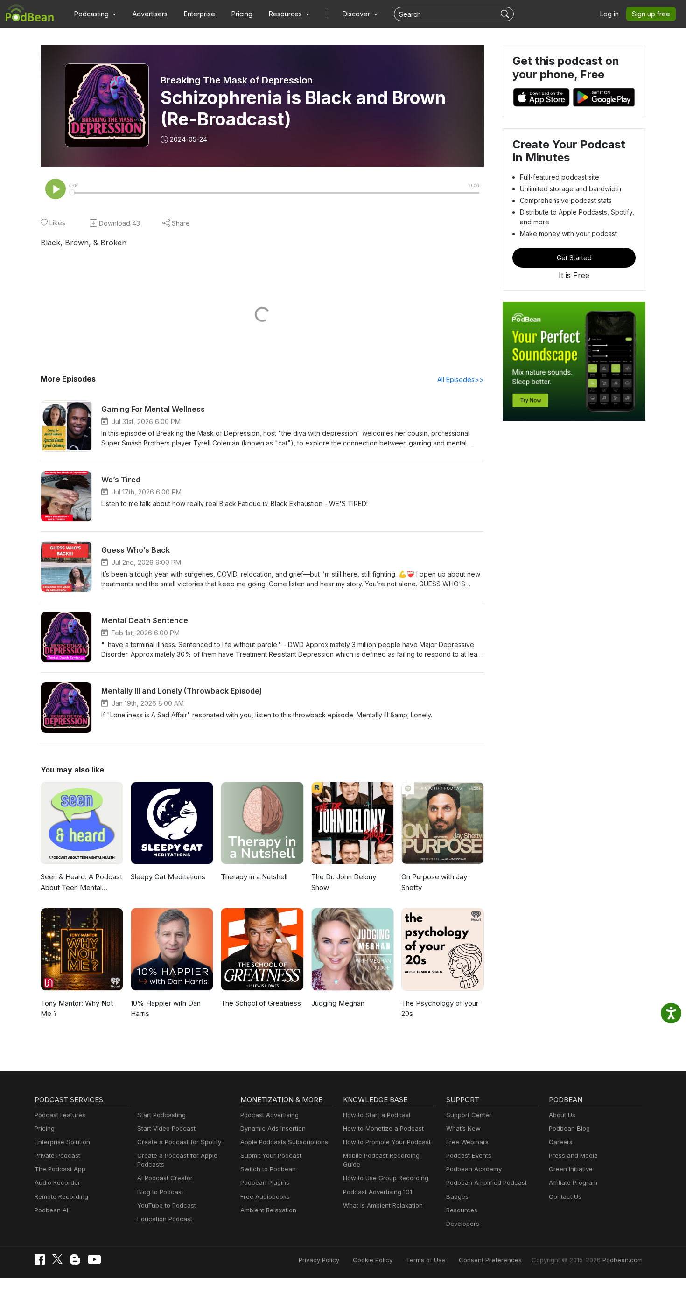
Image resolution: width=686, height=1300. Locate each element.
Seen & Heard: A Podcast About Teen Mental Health (81, 882)
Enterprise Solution (62, 1142)
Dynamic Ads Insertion (273, 1128)
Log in (609, 14)
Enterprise (199, 14)
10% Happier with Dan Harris (166, 1008)
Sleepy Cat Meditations (168, 876)
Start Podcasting (161, 1115)
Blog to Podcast (160, 1192)
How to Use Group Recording (385, 1178)
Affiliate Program (573, 1182)
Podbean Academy (474, 1169)
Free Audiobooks (265, 1196)
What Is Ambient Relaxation (383, 1205)
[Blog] (75, 1259)
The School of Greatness (261, 1003)
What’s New (463, 1128)
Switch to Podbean (268, 1169)
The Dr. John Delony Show (343, 882)
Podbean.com (622, 1260)
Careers (561, 1142)
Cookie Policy (372, 1260)
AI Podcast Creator (165, 1178)
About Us (562, 1115)
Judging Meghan (337, 1003)
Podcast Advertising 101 (377, 1192)
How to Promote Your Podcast (387, 1142)
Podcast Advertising (269, 1115)
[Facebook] (40, 1259)
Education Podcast (164, 1219)
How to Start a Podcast (377, 1115)
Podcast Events (468, 1155)
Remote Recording (61, 1196)
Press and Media (573, 1155)
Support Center (468, 1115)
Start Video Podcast (166, 1128)
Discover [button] (357, 14)
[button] (95, 14)
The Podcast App (60, 1169)
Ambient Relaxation (268, 1210)
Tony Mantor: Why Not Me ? (77, 1008)
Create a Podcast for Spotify (179, 1142)
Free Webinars (467, 1142)
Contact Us (565, 1196)
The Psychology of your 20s (439, 1008)
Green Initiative (571, 1169)
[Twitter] (57, 1259)
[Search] (506, 14)
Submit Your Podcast (270, 1155)
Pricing (241, 14)
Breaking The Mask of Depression (237, 80)
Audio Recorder (57, 1182)
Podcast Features (60, 1115)
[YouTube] (94, 1259)
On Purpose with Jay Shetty (434, 882)
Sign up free (651, 14)
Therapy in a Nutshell (254, 876)
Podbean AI (51, 1210)
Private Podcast (57, 1155)
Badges (457, 1196)
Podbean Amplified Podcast (486, 1182)
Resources (461, 1210)
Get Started (574, 258)
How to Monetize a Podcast (383, 1128)
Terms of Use (425, 1260)
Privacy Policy (319, 1260)
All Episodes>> (460, 379)
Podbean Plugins (264, 1182)
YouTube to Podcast (166, 1205)
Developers (462, 1223)
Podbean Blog (569, 1128)
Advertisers (150, 14)
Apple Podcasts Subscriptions (284, 1142)
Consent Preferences (490, 1260)
